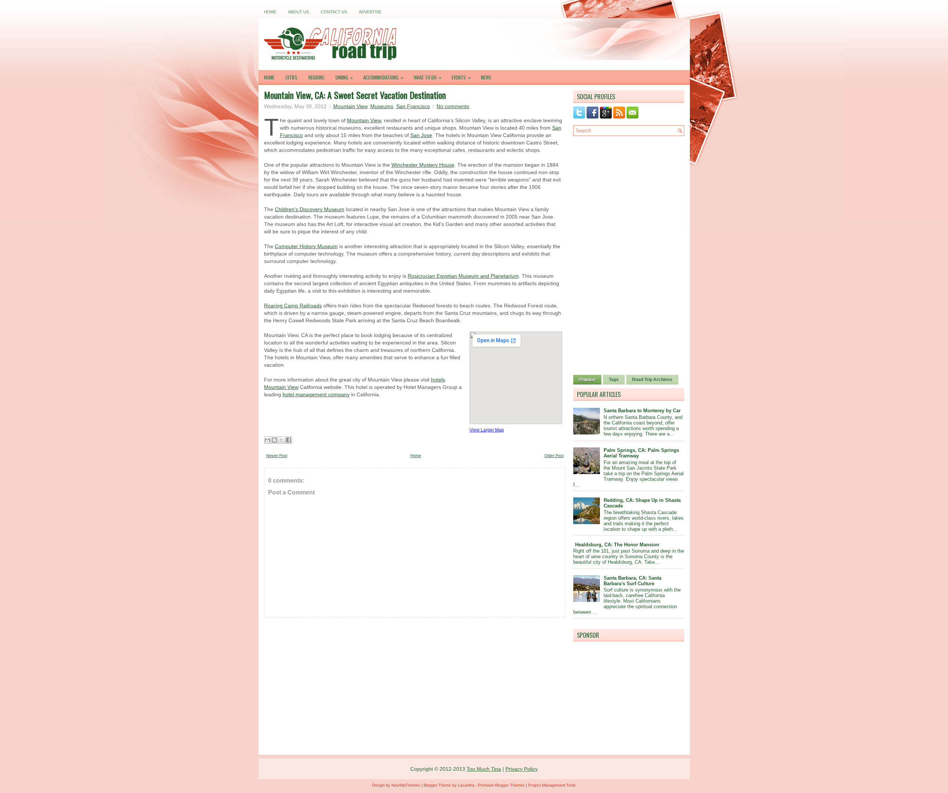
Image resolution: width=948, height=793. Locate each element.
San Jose (421, 135)
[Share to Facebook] (288, 440)
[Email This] (267, 440)
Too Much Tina (484, 769)
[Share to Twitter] (281, 440)
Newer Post (276, 455)
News (486, 77)
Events (461, 77)
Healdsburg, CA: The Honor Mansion (617, 544)
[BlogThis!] (274, 440)
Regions (316, 77)
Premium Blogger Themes (501, 785)
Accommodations (383, 77)
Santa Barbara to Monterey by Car (642, 410)
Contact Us (334, 12)
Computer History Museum (306, 246)
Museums (381, 106)
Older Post (554, 455)
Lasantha (466, 785)
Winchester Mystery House (422, 165)
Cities (291, 77)
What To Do (427, 77)
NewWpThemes (405, 785)
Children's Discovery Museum (309, 209)
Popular (587, 379)
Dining (344, 77)
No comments (453, 106)
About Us (298, 12)
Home (270, 12)
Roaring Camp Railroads (293, 306)
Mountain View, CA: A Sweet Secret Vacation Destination (355, 94)
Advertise (370, 12)
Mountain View (350, 106)
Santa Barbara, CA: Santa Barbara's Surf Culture (632, 580)
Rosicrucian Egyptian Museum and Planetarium (463, 276)
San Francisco (413, 106)
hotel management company (316, 394)
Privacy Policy (521, 769)
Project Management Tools (552, 785)
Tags (614, 379)
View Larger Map (487, 429)
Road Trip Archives (652, 379)
